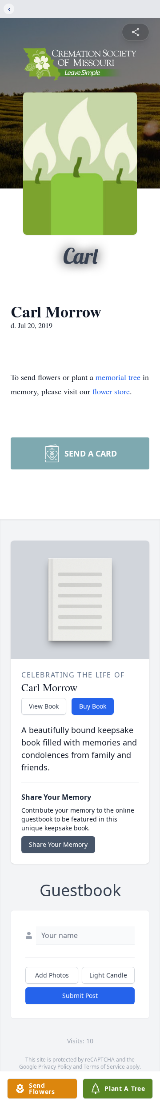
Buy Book (92, 706)
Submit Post (80, 995)
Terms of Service (104, 1066)
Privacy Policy (55, 1066)
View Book (44, 706)
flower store (111, 391)
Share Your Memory (58, 844)
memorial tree (118, 377)
